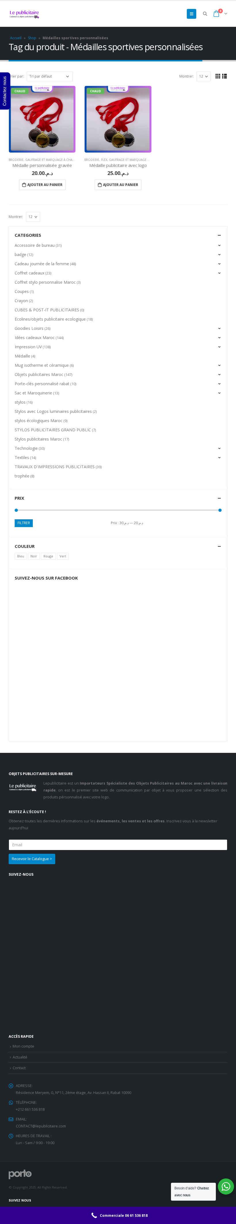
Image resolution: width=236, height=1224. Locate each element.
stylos (20, 402)
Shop (32, 37)
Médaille (22, 356)
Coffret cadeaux (29, 273)
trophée (22, 476)
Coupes (22, 291)
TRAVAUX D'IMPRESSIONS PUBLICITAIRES (55, 466)
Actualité (20, 1057)
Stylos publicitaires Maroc (38, 439)
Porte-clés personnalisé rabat (42, 383)
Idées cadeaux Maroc (35, 337)
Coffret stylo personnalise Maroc (45, 282)
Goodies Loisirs (29, 328)
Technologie (26, 448)
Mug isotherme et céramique (42, 365)
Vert (63, 556)
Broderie (16, 160)
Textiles (22, 457)
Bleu (20, 556)
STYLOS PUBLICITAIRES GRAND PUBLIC (53, 430)
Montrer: (186, 76)
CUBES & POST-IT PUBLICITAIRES (47, 310)
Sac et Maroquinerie (33, 393)
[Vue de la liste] (224, 76)
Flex (104, 160)
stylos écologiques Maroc (38, 420)
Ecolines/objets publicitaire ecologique (50, 319)
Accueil (16, 37)
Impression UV (28, 346)
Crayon (21, 300)
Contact (19, 1067)
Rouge (48, 556)
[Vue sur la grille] (218, 76)
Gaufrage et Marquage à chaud (51, 160)
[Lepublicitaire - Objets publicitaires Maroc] (24, 14)
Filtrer (24, 522)
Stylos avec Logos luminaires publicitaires (53, 411)
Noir (34, 556)
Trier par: (16, 76)
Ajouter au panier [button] (44, 184)
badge (20, 254)
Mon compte (23, 1046)
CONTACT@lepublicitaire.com (41, 1126)
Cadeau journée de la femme (42, 263)
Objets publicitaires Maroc (39, 374)
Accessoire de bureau (35, 245)
